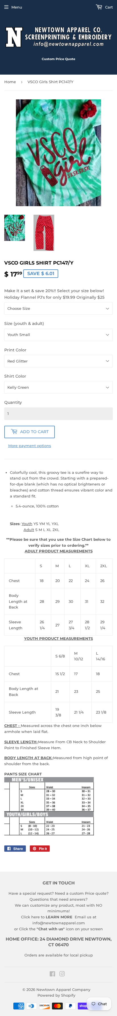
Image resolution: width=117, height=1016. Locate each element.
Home (10, 81)
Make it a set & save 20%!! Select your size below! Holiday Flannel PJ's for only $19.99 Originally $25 (54, 294)
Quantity (13, 402)
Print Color (15, 350)
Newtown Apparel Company (63, 989)
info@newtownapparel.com (58, 923)
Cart (108, 7)
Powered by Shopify (56, 995)
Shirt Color (15, 376)
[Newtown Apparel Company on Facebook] (52, 974)
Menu (16, 7)
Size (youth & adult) (24, 323)
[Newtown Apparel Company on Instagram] (62, 974)
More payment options (29, 445)
